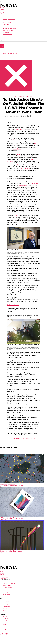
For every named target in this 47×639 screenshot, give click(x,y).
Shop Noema (6, 601)
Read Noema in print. (13, 305)
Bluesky (4, 629)
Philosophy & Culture (7, 22)
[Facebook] (30, 116)
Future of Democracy (8, 30)
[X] (21, 116)
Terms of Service (4, 577)
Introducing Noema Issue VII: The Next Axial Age (11, 518)
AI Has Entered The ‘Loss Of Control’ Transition (11, 551)
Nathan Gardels (3, 519)
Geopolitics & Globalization (25, 96)
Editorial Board (6, 606)
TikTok (4, 628)
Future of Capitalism (7, 21)
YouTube (5, 626)
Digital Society (6, 32)
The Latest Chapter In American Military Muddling (11, 485)
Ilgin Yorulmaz (9, 116)
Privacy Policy (3, 578)
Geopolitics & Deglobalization (10, 28)
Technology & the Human (9, 19)
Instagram (5, 620)
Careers (4, 610)
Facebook (5, 618)
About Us (5, 603)
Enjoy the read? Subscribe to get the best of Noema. (21, 438)
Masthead (5, 604)
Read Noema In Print (7, 34)
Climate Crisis (6, 24)
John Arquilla (3, 486)
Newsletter (5, 616)
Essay (1, 484)
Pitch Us (5, 608)
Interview (17, 96)
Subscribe (2, 7)
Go (2, 46)
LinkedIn (5, 624)
